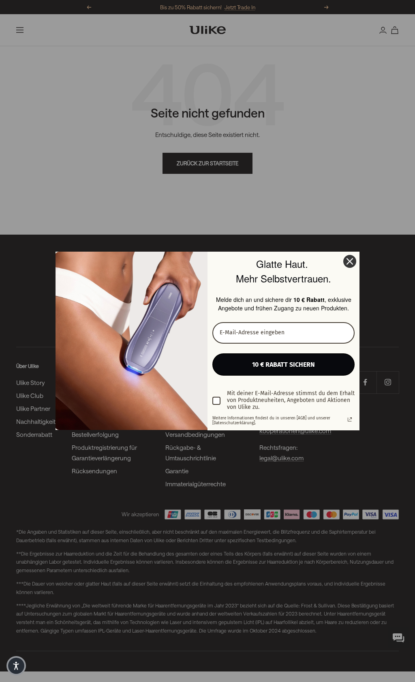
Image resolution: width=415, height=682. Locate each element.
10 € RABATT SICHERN (283, 364)
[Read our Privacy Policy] (350, 419)
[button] (16, 666)
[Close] (349, 261)
